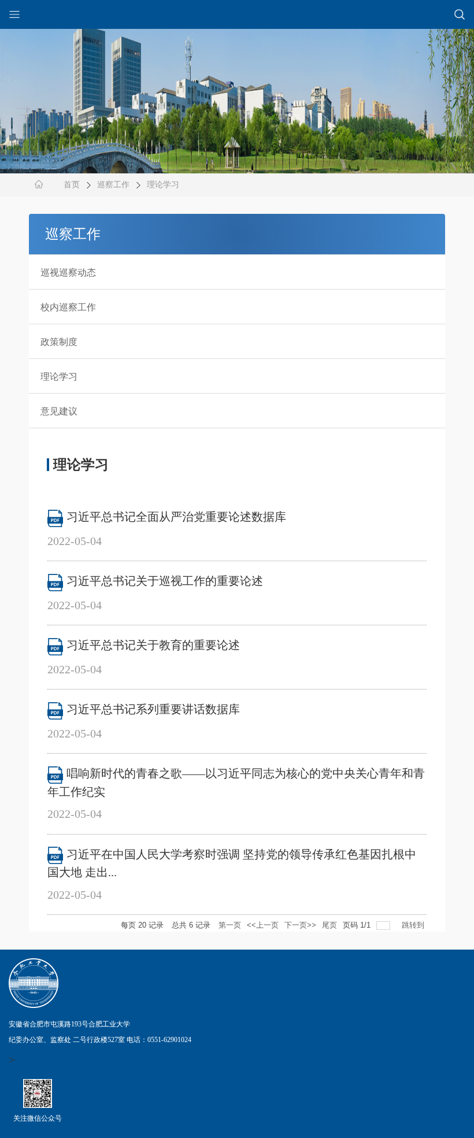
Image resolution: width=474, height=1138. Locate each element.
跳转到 (414, 925)
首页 (72, 184)
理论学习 (163, 184)
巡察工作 (113, 184)
